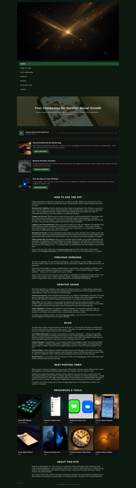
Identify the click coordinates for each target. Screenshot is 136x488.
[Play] (21, 133)
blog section (68, 382)
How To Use (25, 68)
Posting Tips (26, 85)
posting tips (82, 356)
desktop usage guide (49, 251)
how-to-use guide (79, 276)
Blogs (23, 81)
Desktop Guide (40, 187)
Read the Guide (41, 151)
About (23, 89)
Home (22, 64)
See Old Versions (41, 169)
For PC (23, 76)
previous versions (64, 249)
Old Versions (26, 72)
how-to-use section (68, 315)
